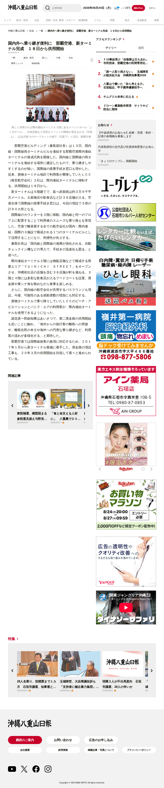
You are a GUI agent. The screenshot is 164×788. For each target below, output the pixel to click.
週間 (141, 47)
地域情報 (83, 20)
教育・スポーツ (67, 20)
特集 (112, 20)
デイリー (111, 47)
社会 (37, 20)
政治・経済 (22, 20)
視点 (127, 20)
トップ (7, 20)
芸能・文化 (52, 20)
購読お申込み (138, 8)
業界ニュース (17, 63)
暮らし (45, 58)
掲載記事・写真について (101, 750)
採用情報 (63, 750)
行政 (58, 58)
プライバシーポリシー (139, 750)
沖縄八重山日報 (16, 30)
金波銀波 (142, 20)
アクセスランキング (108, 39)
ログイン (152, 8)
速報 (156, 20)
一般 (40, 30)
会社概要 (25, 750)
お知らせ (103, 125)
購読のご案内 (25, 740)
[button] (12, 406)
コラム (97, 20)
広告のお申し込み (101, 740)
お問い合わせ (63, 740)
